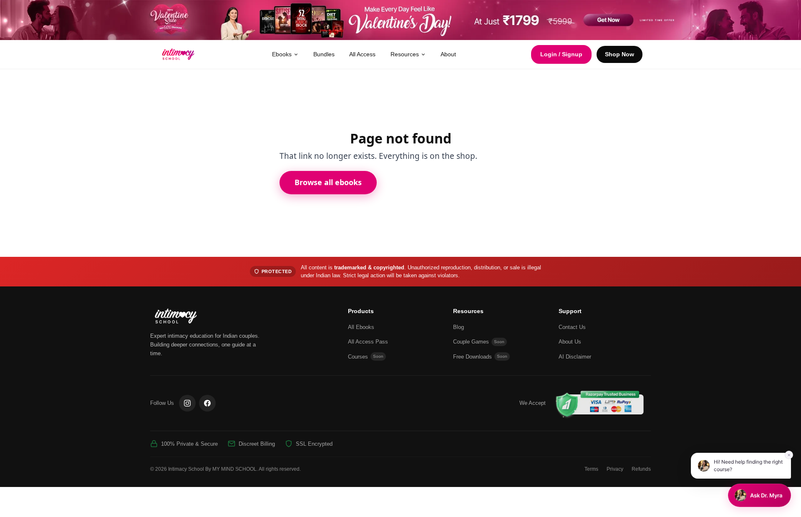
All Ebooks (361, 327)
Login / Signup (561, 54)
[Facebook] (207, 403)
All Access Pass (368, 342)
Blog (458, 327)
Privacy (615, 469)
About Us (570, 342)
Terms (591, 469)
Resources (404, 54)
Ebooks (282, 54)
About (448, 54)
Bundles (324, 54)
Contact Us (572, 327)
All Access (362, 54)
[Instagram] (187, 403)
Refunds (641, 469)
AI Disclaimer (575, 357)
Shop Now (619, 54)
